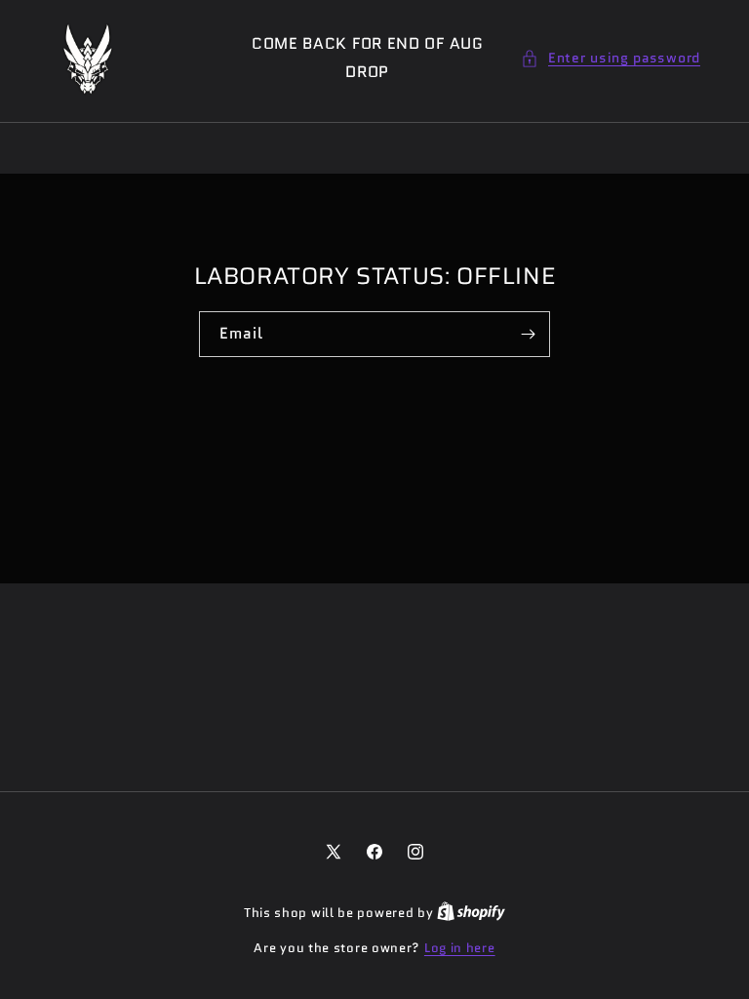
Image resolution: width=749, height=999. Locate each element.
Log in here (459, 948)
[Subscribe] (527, 334)
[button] (610, 58)
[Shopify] (471, 912)
